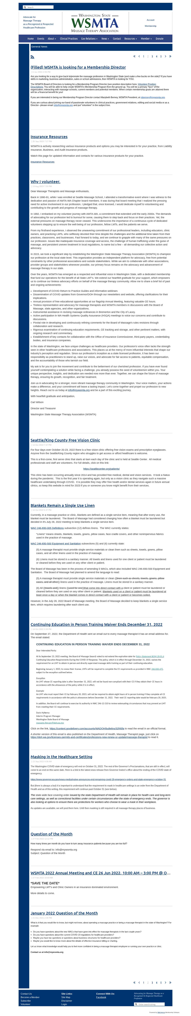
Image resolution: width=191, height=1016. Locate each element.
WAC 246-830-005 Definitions (47, 528)
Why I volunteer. (45, 181)
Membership (150, 26)
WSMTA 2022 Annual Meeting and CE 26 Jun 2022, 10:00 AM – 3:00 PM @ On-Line (104, 872)
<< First (134, 56)
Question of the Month (51, 833)
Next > (165, 56)
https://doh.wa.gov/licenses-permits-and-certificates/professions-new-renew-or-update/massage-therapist (89, 737)
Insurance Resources (49, 136)
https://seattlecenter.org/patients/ (101, 468)
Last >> (170, 56)
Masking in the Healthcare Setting (61, 756)
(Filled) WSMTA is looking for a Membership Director (78, 67)
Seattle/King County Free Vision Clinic (65, 440)
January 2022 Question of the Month (64, 913)
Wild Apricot (161, 1012)
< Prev (139, 56)
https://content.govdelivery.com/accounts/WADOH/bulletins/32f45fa (87, 728)
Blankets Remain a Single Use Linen (63, 505)
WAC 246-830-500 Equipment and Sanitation (56, 543)
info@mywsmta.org (79, 390)
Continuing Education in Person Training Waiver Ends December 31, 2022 (96, 624)
